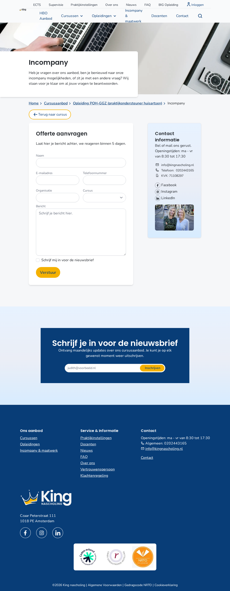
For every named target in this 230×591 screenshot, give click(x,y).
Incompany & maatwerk (133, 15)
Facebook (168, 185)
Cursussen (69, 15)
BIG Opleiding (168, 5)
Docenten (159, 15)
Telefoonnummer (95, 173)
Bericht (41, 206)
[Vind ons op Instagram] (41, 532)
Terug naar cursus (52, 114)
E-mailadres (44, 173)
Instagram (168, 191)
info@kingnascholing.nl (177, 165)
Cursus (88, 190)
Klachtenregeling (94, 475)
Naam (40, 155)
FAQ (147, 5)
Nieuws (131, 5)
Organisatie (44, 190)
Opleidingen (102, 15)
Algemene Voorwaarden (105, 585)
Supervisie (56, 5)
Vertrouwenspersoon (97, 469)
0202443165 (185, 170)
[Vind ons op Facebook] (25, 532)
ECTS (37, 5)
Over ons (111, 5)
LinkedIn (167, 198)
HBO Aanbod (46, 16)
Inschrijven (152, 368)
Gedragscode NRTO (138, 585)
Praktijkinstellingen (84, 5)
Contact (182, 15)
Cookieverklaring (166, 585)
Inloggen (197, 5)
